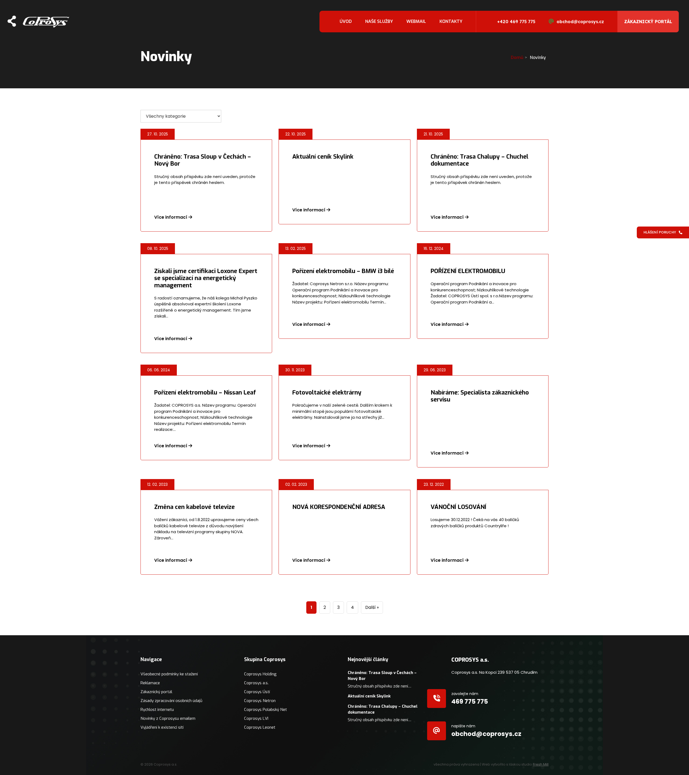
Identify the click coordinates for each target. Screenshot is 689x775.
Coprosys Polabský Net (265, 709)
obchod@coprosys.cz (580, 21)
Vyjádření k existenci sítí (162, 727)
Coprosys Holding (260, 674)
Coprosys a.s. (256, 683)
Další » (372, 607)
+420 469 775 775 (516, 21)
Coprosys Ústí (257, 691)
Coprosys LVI (256, 718)
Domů (517, 57)
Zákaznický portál (648, 21)
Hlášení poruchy (660, 232)
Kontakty (451, 21)
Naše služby (379, 21)
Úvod (346, 21)
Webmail (416, 21)
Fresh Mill (541, 764)
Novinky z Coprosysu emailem (167, 718)
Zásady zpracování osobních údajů (171, 700)
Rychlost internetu (157, 709)
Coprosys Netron (260, 700)
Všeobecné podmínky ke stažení (169, 674)
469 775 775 (469, 701)
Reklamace (150, 683)
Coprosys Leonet (259, 727)
